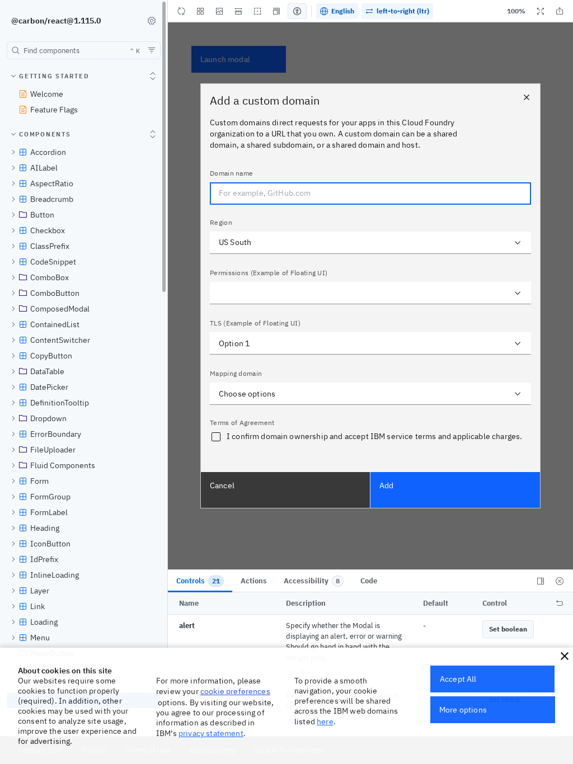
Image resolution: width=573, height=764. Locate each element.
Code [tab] (368, 581)
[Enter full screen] (540, 11)
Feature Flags (54, 110)
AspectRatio (51, 183)
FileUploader (53, 450)
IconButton (50, 544)
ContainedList (54, 324)
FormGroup (50, 497)
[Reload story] (181, 11)
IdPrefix (44, 559)
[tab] (200, 581)
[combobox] (84, 50)
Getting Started (54, 76)
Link (37, 606)
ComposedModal (60, 309)
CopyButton (51, 356)
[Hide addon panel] (559, 581)
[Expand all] (153, 76)
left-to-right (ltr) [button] (403, 11)
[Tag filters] (151, 50)
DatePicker (49, 387)
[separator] (168, 368)
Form (39, 481)
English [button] (342, 11)
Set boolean (508, 629)
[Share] (559, 11)
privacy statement (211, 733)
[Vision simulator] (297, 11)
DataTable (47, 371)
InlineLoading (54, 575)
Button (42, 215)
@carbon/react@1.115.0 (56, 21)
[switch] (152, 21)
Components (45, 134)
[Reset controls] (559, 603)
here (325, 721)
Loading (44, 622)
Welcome (46, 94)
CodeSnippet (53, 262)
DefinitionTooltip (59, 403)
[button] (219, 11)
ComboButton (54, 293)
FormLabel (49, 512)
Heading (44, 528)
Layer (39, 591)
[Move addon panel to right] (540, 581)
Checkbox (47, 230)
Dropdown (48, 418)
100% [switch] (516, 11)
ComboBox (49, 277)
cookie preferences (235, 691)
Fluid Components (62, 465)
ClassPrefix (49, 246)
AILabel (44, 168)
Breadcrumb (51, 199)
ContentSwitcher (60, 340)
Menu (40, 638)
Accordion (48, 152)
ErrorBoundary (55, 434)
